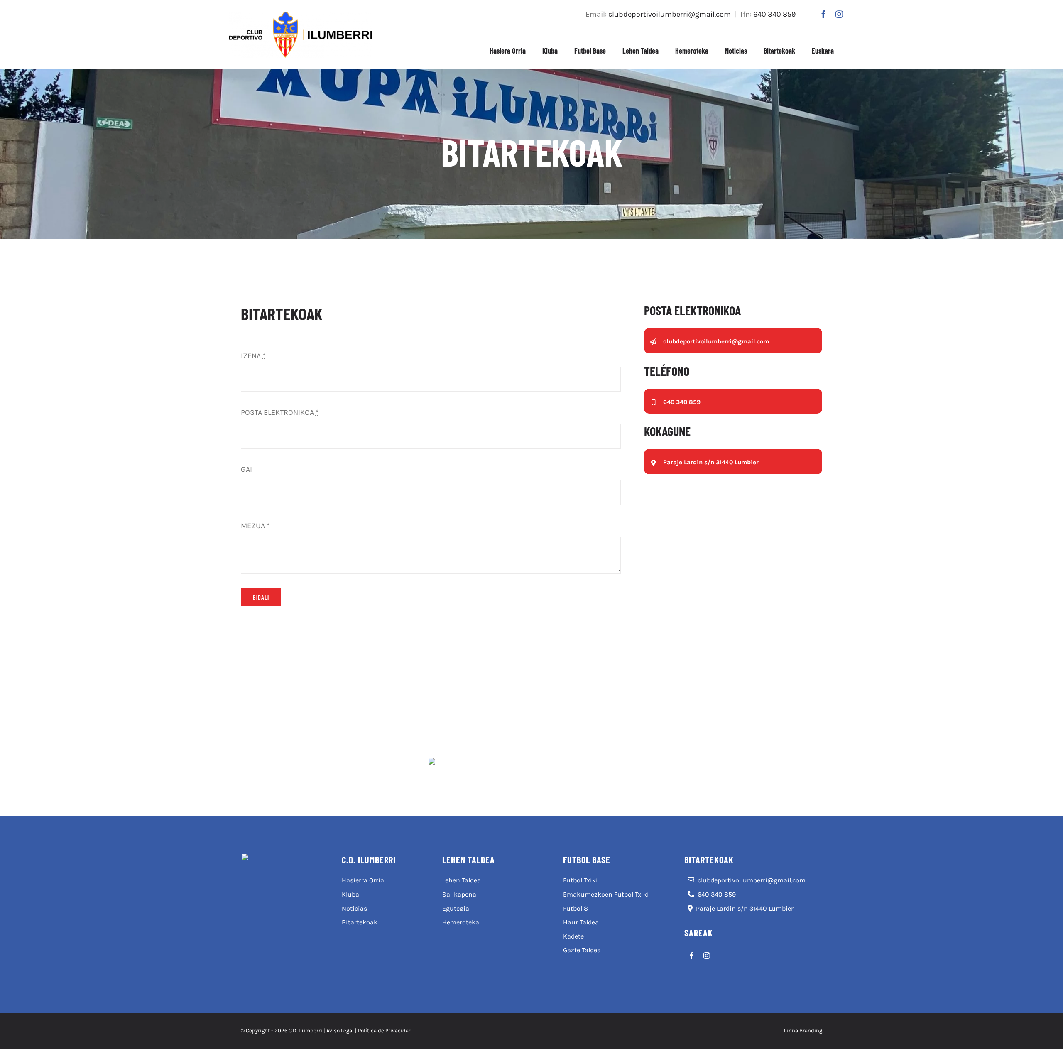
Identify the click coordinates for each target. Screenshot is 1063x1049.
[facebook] (823, 14)
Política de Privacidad (385, 1030)
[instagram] (839, 14)
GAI (246, 469)
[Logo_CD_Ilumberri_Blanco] (272, 856)
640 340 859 (774, 14)
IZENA (253, 355)
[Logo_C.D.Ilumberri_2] (300, 15)
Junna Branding (802, 1030)
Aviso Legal (340, 1030)
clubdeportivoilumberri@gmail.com (669, 14)
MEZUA (255, 525)
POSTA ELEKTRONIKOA (279, 412)
